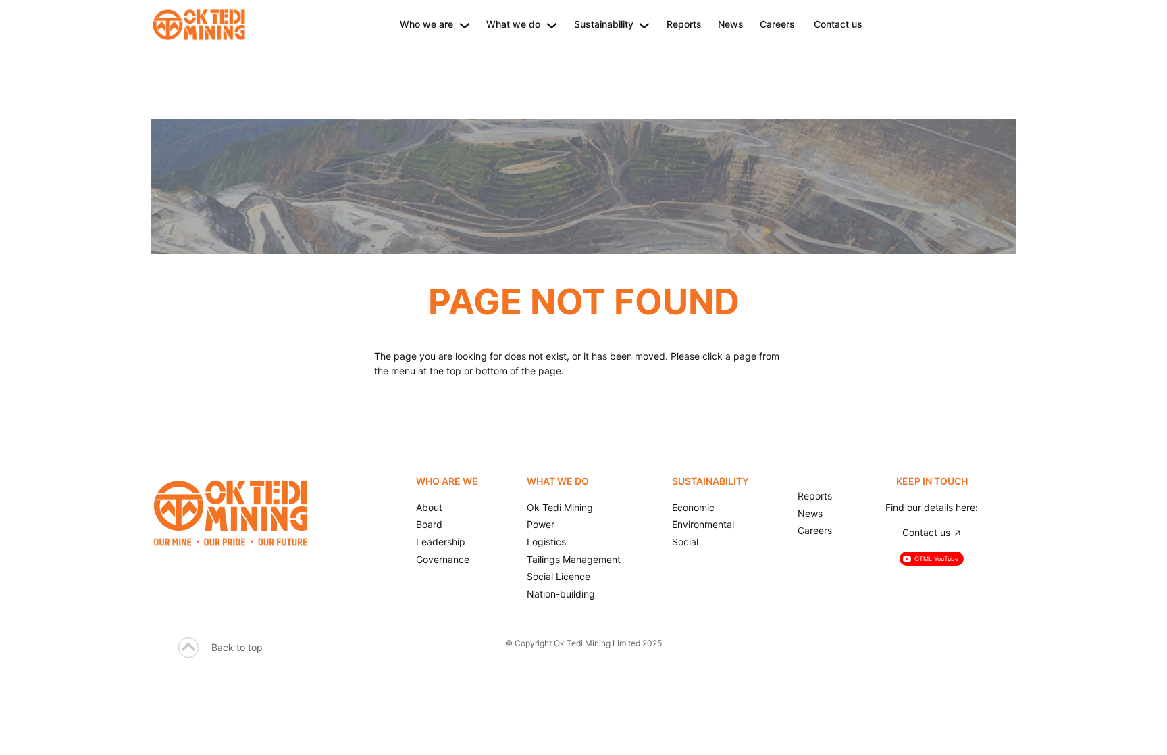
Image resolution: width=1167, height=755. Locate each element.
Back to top (237, 647)
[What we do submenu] (552, 24)
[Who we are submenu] (465, 24)
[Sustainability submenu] (644, 24)
